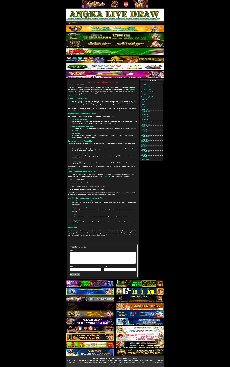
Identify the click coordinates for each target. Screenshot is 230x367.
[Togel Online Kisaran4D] (115, 51)
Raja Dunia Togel (145, 151)
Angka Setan (144, 141)
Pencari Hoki (144, 139)
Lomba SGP (144, 131)
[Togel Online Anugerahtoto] (140, 314)
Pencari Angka (145, 136)
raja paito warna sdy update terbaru (102, 82)
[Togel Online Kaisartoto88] (90, 344)
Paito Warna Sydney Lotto (118, 362)
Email (105, 266)
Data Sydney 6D (145, 101)
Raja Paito (143, 154)
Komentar (81, 84)
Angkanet (143, 149)
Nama (71, 266)
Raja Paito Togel (83, 230)
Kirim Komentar (74, 274)
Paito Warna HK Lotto (130, 362)
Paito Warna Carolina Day (147, 91)
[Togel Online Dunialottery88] (140, 306)
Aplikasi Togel (145, 159)
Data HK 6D (144, 99)
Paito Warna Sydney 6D (147, 97)
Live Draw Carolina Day (147, 121)
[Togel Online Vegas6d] (90, 306)
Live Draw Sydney (145, 119)
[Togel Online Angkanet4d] (140, 329)
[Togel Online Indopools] (140, 337)
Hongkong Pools (145, 124)
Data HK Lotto (140, 362)
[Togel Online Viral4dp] (115, 74)
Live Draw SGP (145, 116)
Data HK (143, 104)
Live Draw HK (144, 114)
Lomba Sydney (145, 134)
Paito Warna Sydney (146, 89)
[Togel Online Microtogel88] (90, 283)
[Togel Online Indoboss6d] (140, 283)
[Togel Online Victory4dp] (90, 291)
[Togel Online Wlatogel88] (90, 329)
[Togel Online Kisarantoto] (115, 59)
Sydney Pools (144, 126)
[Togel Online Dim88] (115, 36)
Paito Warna (144, 156)
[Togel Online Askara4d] (90, 314)
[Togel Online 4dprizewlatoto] (90, 337)
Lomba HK (144, 129)
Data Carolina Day (145, 111)
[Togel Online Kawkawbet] (90, 299)
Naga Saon (95, 360)
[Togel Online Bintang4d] (90, 322)
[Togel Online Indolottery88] (140, 322)
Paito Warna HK (145, 84)
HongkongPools (106, 362)
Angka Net (75, 360)
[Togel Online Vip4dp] (140, 299)
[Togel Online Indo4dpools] (90, 352)
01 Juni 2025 (73, 84)
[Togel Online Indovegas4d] (140, 352)
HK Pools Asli (118, 364)
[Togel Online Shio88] (140, 344)
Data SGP (143, 106)
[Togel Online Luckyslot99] (140, 291)
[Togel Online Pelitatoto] (115, 66)
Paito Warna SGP (145, 86)
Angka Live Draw (72, 23)
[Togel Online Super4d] (115, 44)
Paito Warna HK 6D (146, 94)
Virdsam (143, 144)
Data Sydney (144, 109)
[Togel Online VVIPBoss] (115, 28)
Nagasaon (144, 146)
